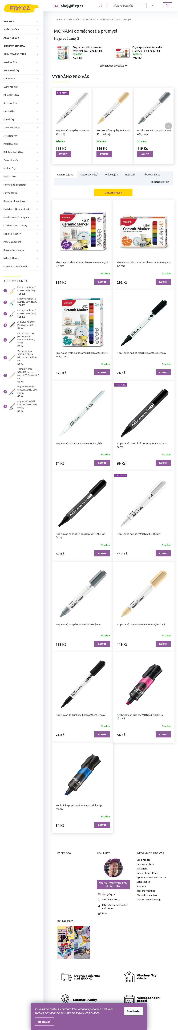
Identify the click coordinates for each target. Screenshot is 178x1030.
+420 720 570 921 (111, 899)
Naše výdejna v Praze (147, 873)
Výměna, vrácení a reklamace (151, 877)
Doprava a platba (145, 864)
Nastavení (43, 1021)
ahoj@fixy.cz (108, 894)
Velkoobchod (143, 882)
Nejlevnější (111, 174)
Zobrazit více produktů (111, 65)
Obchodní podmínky (147, 895)
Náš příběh (142, 868)
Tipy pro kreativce (146, 890)
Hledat (101, 6)
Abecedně (151, 174)
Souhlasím (132, 1011)
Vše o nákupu (143, 860)
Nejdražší (131, 174)
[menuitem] (21, 21)
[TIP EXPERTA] (144, 413)
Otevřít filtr (113, 192)
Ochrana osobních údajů (149, 899)
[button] (58, 125)
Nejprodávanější (89, 174)
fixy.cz (105, 913)
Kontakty (141, 886)
